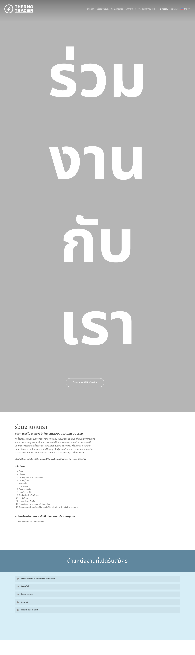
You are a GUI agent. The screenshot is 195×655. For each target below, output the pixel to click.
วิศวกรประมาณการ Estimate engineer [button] (38, 578)
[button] (85, 382)
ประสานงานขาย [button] (27, 594)
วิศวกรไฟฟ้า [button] (25, 586)
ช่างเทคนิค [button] (25, 602)
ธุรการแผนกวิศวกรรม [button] (29, 609)
